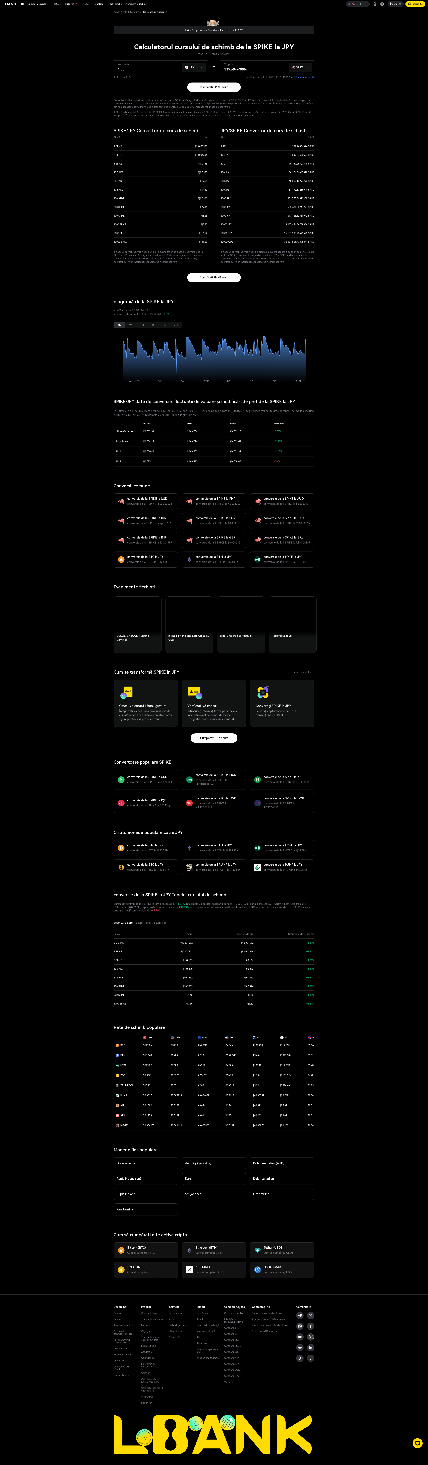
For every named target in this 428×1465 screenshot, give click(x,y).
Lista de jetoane (178, 1325)
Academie (146, 1352)
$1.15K (256, 1075)
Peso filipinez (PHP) (198, 1163)
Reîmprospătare (304, 77)
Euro (188, 1178)
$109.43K (258, 1045)
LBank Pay (146, 1402)
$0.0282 (175, 1105)
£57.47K (312, 1045)
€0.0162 (202, 1115)
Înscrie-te (395, 4)
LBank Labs (175, 1331)
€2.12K (201, 1055)
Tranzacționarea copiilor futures (150, 1338)
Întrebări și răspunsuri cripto (233, 1320)
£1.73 (311, 1085)
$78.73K (175, 1045)
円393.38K (285, 1055)
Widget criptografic (208, 1358)
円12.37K (285, 1065)
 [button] (349, 4)
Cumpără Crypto (38, 4)
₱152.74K (230, 1055)
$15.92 (146, 1085)
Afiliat (172, 1319)
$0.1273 (147, 1115)
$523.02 (147, 1065)
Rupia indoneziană (129, 1178)
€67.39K (202, 1045)
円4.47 (283, 1105)
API (198, 1337)
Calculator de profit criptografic (152, 1389)
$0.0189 (175, 1115)
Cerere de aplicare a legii (208, 1350)
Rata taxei (202, 1343)
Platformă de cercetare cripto (150, 1365)
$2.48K (174, 1055)
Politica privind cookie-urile (122, 1341)
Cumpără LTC (231, 1376)
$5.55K (147, 1075)
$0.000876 (258, 1125)
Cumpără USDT (232, 1340)
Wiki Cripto (147, 1396)
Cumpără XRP (231, 1358)
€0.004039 (203, 1095)
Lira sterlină (261, 1194)
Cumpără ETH (231, 1334)
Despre (118, 1313)
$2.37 (174, 1085)
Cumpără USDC (232, 1346)
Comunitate (120, 1348)
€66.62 (201, 1065)
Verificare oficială (206, 1331)
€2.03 (201, 1085)
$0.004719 (176, 1095)
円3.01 (283, 1115)
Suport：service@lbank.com (267, 1313)
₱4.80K (229, 1065)
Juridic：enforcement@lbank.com (270, 1325)
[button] (202, 66)
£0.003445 (313, 1095)
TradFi (118, 4)
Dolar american (127, 1163)
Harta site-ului (121, 1375)
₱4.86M (229, 1045)
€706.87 (202, 1075)
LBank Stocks (148, 1346)
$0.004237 (148, 1125)
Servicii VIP (174, 1337)
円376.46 (285, 1085)
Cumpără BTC (231, 1328)
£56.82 (311, 1065)
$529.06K (148, 1045)
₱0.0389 (229, 1125)
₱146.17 (229, 1085)
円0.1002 (285, 1125)
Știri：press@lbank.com (265, 1331)
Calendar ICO (148, 1358)
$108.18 (257, 1065)
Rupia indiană (126, 1194)
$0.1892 (147, 1105)
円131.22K (285, 1075)
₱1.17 (228, 1115)
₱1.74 (228, 1105)
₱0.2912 (229, 1095)
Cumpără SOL (231, 1352)
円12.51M (285, 1045)
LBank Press (120, 1360)
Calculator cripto (131, 12)
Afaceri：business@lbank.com (268, 1319)
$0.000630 (176, 1125)
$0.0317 (147, 1095)
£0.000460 (313, 1125)
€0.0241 (202, 1105)
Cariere (117, 1319)
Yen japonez (193, 1194)
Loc (87, 4)
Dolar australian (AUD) (268, 1163)
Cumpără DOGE (232, 1370)
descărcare (203, 1313)
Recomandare (176, 1313)
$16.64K (147, 1055)
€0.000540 (203, 1125)
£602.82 (312, 1075)
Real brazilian (126, 1209)
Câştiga (100, 4)
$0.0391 (257, 1105)
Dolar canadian (263, 1178)
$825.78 (175, 1075)
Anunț (200, 1319)
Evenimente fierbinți (137, 4)
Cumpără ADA (231, 1364)
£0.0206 (312, 1105)
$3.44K (256, 1055)
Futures (73, 4)
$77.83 (174, 1065)
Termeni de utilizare (124, 1325)
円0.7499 (285, 1095)
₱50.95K (229, 1075)
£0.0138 (312, 1115)
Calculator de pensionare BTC (150, 1380)
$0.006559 (258, 1095)
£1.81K (311, 1055)
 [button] (366, 4)
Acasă (117, 12)
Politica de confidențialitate (123, 1332)
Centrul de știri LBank (122, 1368)
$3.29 (256, 1085)
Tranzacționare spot (152, 1319)
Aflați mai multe (304, 672)
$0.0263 (257, 1115)
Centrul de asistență (208, 1325)
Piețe (57, 4)
